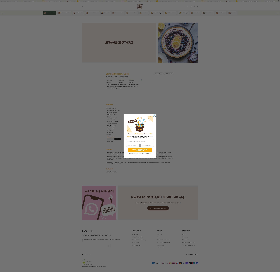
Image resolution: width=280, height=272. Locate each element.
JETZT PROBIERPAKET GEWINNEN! (140, 150)
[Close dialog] (154, 115)
